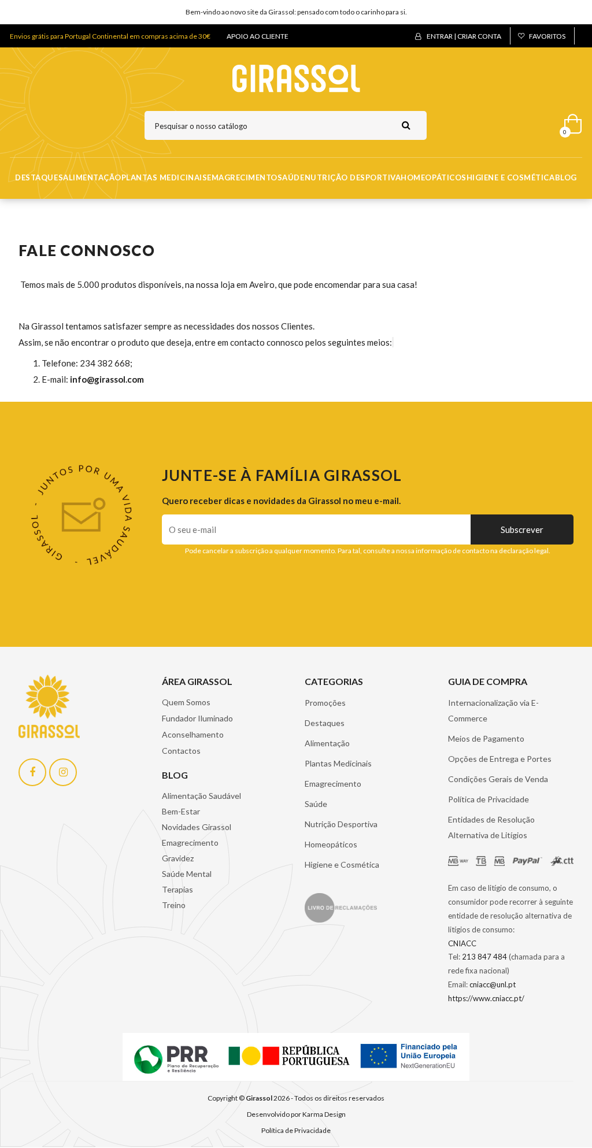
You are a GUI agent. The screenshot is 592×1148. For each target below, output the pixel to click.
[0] (569, 121)
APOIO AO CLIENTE (257, 36)
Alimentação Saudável (201, 796)
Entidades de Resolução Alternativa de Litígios (491, 827)
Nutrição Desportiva (353, 177)
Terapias (177, 889)
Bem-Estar (181, 811)
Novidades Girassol (196, 827)
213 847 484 (484, 956)
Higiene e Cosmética (511, 177)
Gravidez (178, 858)
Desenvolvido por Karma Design (296, 1114)
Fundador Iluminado (197, 718)
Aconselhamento (193, 734)
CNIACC (462, 943)
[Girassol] (296, 77)
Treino (174, 905)
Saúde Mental (187, 874)
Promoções (325, 703)
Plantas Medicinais (164, 177)
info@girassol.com (107, 379)
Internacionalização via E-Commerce (493, 710)
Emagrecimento (242, 177)
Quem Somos (186, 702)
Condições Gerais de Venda (498, 779)
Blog (566, 177)
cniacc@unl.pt (492, 984)
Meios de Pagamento (486, 738)
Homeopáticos (433, 177)
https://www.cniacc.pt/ (486, 998)
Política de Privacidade (488, 799)
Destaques (39, 177)
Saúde (291, 177)
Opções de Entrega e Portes (500, 759)
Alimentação (92, 177)
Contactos (181, 751)
